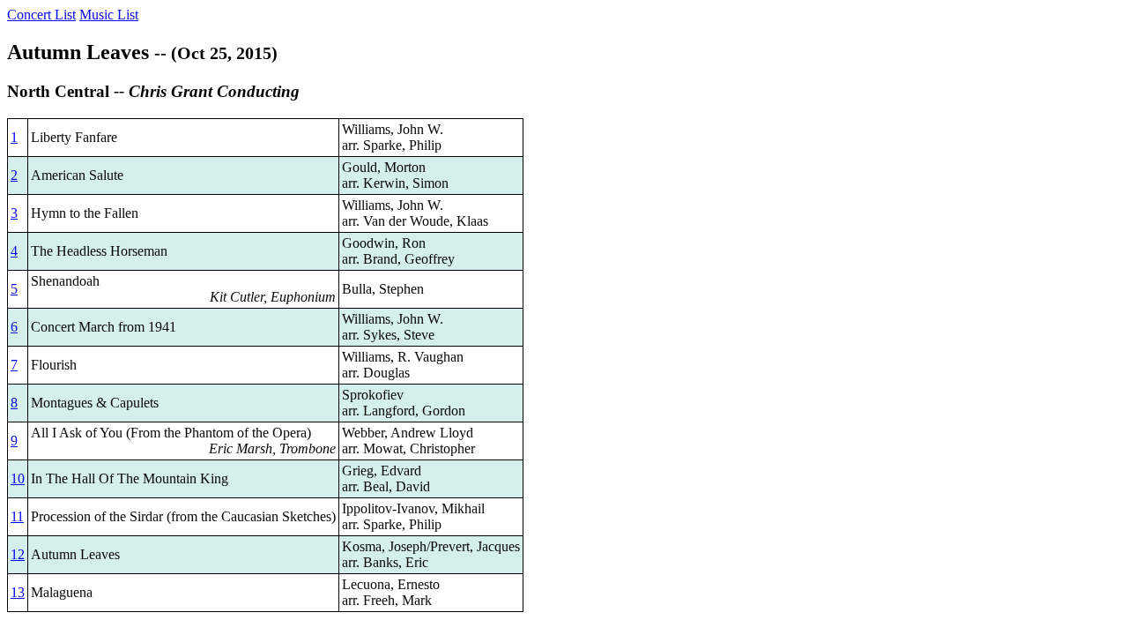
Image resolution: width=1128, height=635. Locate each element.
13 (18, 592)
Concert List (41, 14)
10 (18, 478)
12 (18, 554)
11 (17, 516)
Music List (108, 14)
